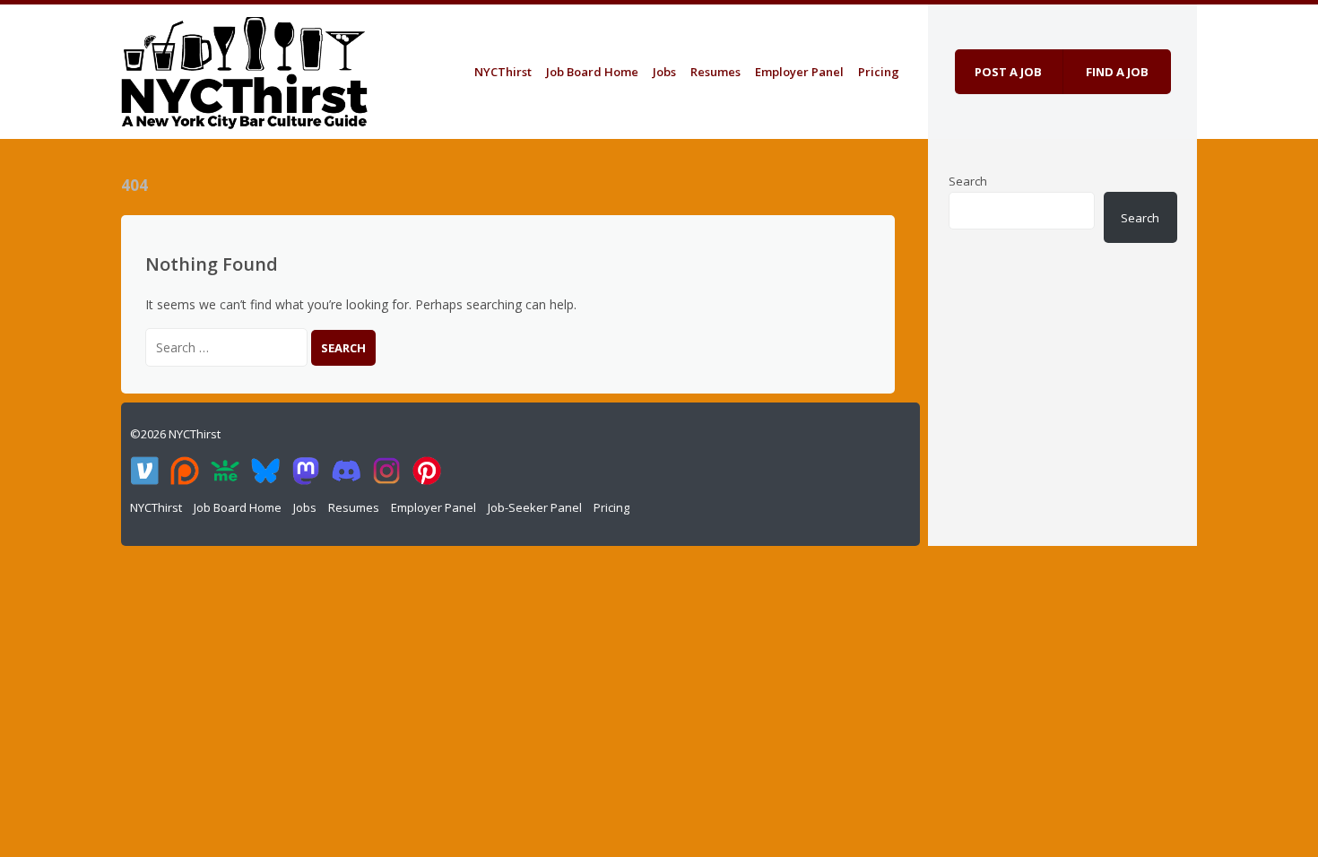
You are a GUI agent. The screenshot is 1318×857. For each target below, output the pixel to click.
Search (968, 181)
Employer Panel (799, 72)
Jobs (664, 72)
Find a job (1117, 72)
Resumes (715, 72)
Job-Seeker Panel (535, 507)
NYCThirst (503, 72)
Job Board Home (592, 72)
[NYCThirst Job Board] (244, 68)
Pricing (878, 72)
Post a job (1008, 72)
